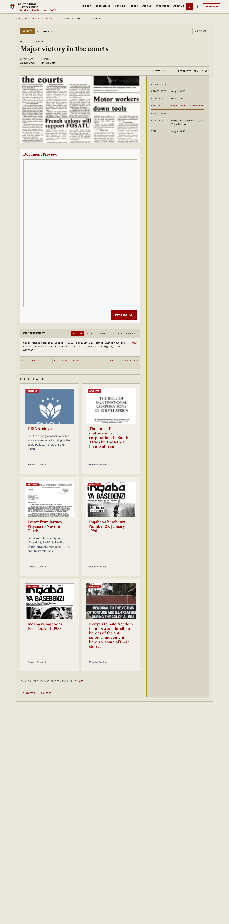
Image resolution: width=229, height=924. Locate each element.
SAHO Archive (33, 18)
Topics (86, 5)
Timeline (120, 5)
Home (18, 18)
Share (205, 71)
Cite (163, 71)
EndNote (77, 360)
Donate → (80, 681)
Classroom (162, 5)
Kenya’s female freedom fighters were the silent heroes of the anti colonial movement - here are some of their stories (111, 635)
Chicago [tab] (131, 333)
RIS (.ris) (60, 360)
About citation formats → (125, 360)
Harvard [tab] (91, 333)
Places (134, 5)
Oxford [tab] (104, 333)
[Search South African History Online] (189, 6)
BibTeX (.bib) (39, 360)
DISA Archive (52, 18)
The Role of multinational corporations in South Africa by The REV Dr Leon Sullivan (108, 438)
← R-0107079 (27, 693)
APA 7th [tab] (77, 333)
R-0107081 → (48, 693)
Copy (134, 343)
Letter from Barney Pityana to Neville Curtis (45, 526)
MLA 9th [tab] (117, 333)
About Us (178, 5)
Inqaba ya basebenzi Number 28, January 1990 (107, 526)
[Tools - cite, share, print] (197, 7)
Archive (146, 5)
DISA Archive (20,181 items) (187, 105)
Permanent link (188, 71)
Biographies (103, 5)
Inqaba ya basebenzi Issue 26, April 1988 (46, 626)
